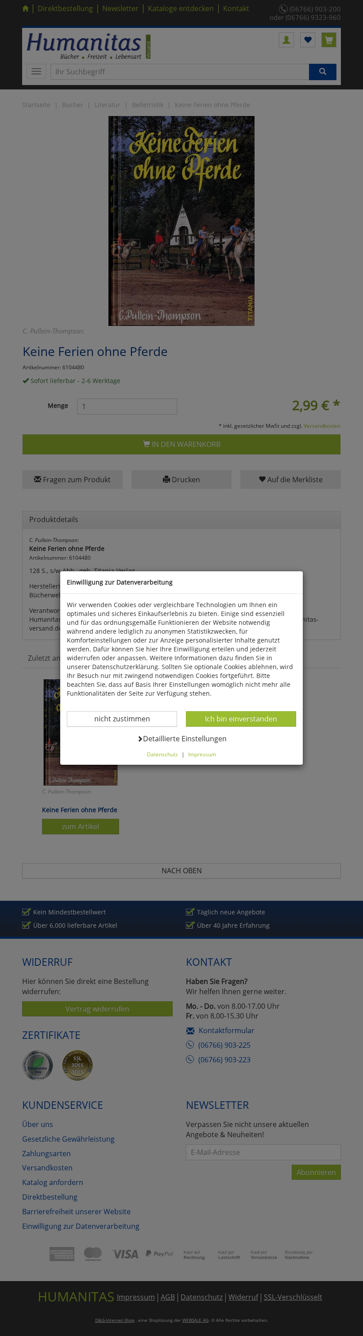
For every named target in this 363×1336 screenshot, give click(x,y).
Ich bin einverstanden (241, 718)
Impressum (202, 754)
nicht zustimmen (128, 718)
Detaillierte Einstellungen (185, 738)
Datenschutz (162, 754)
